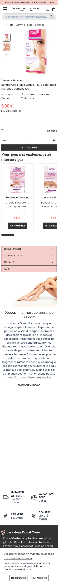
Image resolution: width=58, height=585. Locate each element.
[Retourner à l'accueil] (26, 9)
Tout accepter (39, 578)
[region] (35, 51)
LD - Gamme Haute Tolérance (27, 24)
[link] (29, 2)
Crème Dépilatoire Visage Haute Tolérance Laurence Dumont (17, 208)
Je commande (29, 147)
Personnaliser (18, 578)
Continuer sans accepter (18, 558)
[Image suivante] (7, 54)
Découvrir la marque (29, 385)
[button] (47, 9)
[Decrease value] (4, 140)
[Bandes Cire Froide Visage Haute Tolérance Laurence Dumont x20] (7, 38)
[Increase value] (54, 140)
